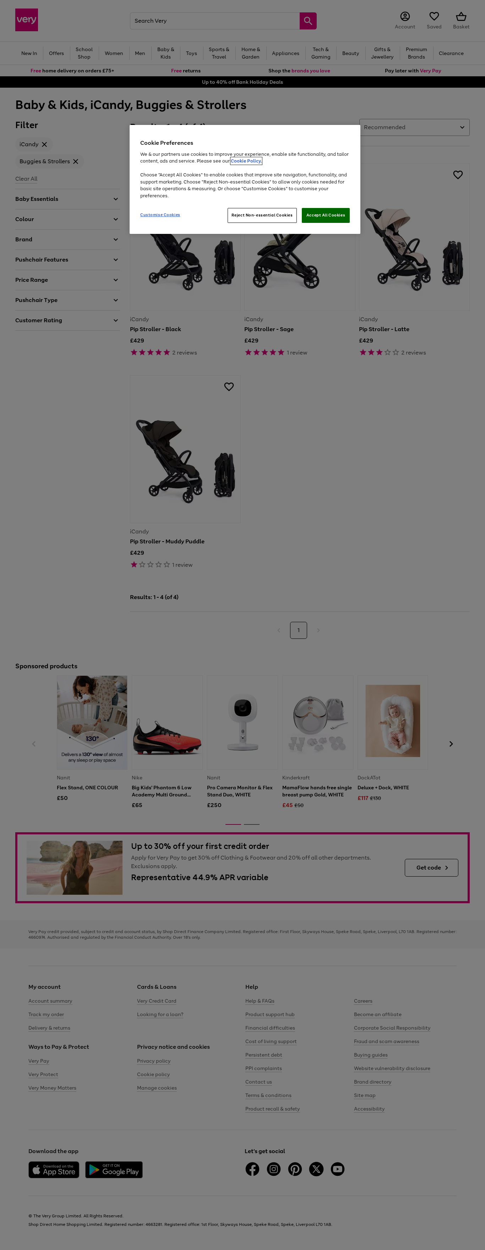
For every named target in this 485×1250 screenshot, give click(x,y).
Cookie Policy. (246, 161)
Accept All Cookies (325, 215)
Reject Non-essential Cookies (262, 215)
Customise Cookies (160, 215)
